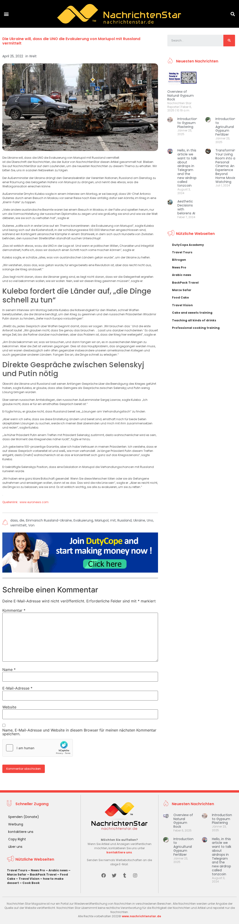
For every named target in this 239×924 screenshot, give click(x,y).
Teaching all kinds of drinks (194, 320)
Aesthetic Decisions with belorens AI (186, 207)
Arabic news (181, 275)
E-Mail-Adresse (17, 688)
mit (113, 520)
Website (9, 707)
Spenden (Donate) (23, 816)
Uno (150, 520)
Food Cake (180, 297)
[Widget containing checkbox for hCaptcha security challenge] (37, 748)
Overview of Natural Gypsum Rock (180, 95)
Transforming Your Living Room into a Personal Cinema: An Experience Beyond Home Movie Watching (226, 166)
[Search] (229, 40)
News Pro (179, 267)
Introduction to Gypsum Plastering (187, 123)
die (21, 520)
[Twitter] (114, 875)
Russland (124, 520)
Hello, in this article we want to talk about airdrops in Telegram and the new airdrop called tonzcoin (187, 168)
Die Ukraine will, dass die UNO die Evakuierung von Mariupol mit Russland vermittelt (71, 41)
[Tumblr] (124, 875)
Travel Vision (182, 305)
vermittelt (18, 525)
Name (9, 669)
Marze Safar (181, 290)
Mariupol (102, 520)
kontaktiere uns (20, 831)
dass (14, 520)
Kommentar (13, 610)
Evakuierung (83, 520)
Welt (33, 56)
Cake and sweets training (192, 313)
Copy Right (17, 839)
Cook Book (31, 883)
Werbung (15, 824)
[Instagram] (135, 875)
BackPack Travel (185, 283)
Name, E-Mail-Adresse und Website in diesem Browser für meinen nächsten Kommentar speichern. (79, 732)
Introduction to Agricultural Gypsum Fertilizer (225, 127)
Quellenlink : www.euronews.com (25, 502)
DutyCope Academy (188, 245)
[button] (6, 14)
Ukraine (139, 520)
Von (31, 525)
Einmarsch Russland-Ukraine (49, 520)
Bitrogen (179, 260)
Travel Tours (182, 252)
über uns (15, 846)
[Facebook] (103, 875)
